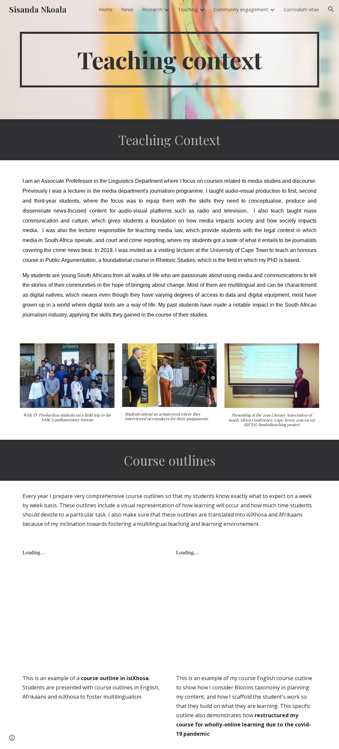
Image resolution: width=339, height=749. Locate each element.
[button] (331, 9)
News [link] (127, 9)
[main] (169, 59)
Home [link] (106, 9)
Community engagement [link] (241, 9)
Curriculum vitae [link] (301, 9)
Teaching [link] (188, 9)
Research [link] (152, 9)
